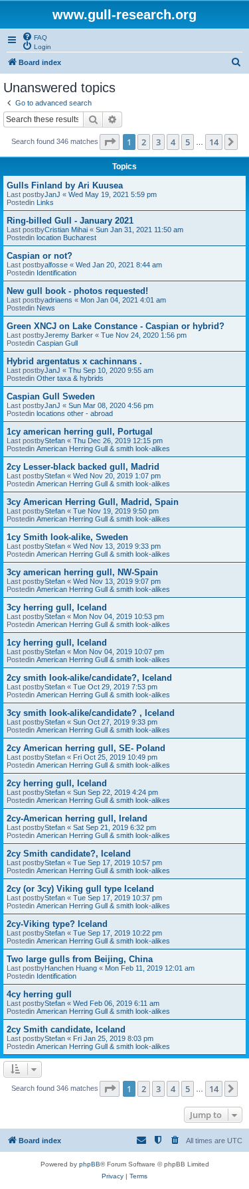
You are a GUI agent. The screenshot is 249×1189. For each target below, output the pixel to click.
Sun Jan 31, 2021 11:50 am (139, 230)
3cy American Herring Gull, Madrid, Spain (93, 502)
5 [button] (187, 142)
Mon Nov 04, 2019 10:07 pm (118, 652)
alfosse (56, 265)
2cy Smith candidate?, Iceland (69, 854)
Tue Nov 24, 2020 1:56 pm (144, 335)
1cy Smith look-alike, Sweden (67, 537)
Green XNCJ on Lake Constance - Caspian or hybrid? (115, 326)
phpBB (89, 1164)
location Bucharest (66, 238)
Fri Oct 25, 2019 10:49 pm (115, 757)
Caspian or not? (39, 256)
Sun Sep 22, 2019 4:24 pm (115, 792)
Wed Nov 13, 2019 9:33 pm (117, 546)
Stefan (54, 441)
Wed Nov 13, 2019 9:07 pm (117, 581)
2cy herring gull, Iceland (57, 783)
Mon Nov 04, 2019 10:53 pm (118, 616)
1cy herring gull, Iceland (57, 643)
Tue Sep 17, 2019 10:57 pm (117, 863)
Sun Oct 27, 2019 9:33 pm (115, 722)
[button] (110, 142)
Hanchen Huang (70, 968)
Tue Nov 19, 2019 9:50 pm (116, 511)
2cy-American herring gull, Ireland (77, 818)
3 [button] (158, 142)
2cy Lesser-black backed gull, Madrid (83, 467)
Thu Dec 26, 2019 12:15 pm (118, 441)
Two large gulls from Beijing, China (80, 959)
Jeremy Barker (68, 335)
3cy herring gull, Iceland (57, 607)
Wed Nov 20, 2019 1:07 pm (117, 476)
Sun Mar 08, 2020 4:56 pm (110, 405)
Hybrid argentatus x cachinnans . (74, 361)
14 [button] (213, 142)
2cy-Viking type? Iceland (57, 924)
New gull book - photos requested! (77, 291)
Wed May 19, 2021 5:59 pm (112, 194)
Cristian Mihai (66, 230)
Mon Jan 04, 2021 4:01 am (123, 300)
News (46, 308)
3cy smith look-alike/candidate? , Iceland (91, 713)
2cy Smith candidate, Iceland (66, 1029)
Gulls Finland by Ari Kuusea (65, 185)
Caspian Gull (57, 343)
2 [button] (143, 142)
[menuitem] (34, 36)
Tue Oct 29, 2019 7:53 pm (115, 687)
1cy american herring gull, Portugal (80, 432)
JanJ (52, 194)
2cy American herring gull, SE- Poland (86, 748)
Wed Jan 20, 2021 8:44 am (119, 265)
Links (45, 202)
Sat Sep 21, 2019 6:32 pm (114, 827)
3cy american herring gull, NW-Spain (82, 572)
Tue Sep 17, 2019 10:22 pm (117, 933)
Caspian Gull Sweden (51, 396)
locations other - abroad (75, 413)
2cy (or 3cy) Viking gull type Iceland (80, 889)
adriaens (58, 300)
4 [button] (173, 142)
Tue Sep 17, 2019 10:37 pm (117, 898)
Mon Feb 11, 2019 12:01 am (150, 968)
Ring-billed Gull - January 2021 (70, 221)
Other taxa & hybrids (70, 378)
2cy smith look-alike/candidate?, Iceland (89, 678)
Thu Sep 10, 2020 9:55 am (110, 370)
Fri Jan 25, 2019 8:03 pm (113, 1038)
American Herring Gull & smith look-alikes (103, 449)
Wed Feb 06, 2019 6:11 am (116, 1003)
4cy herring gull (39, 994)
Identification (56, 273)
